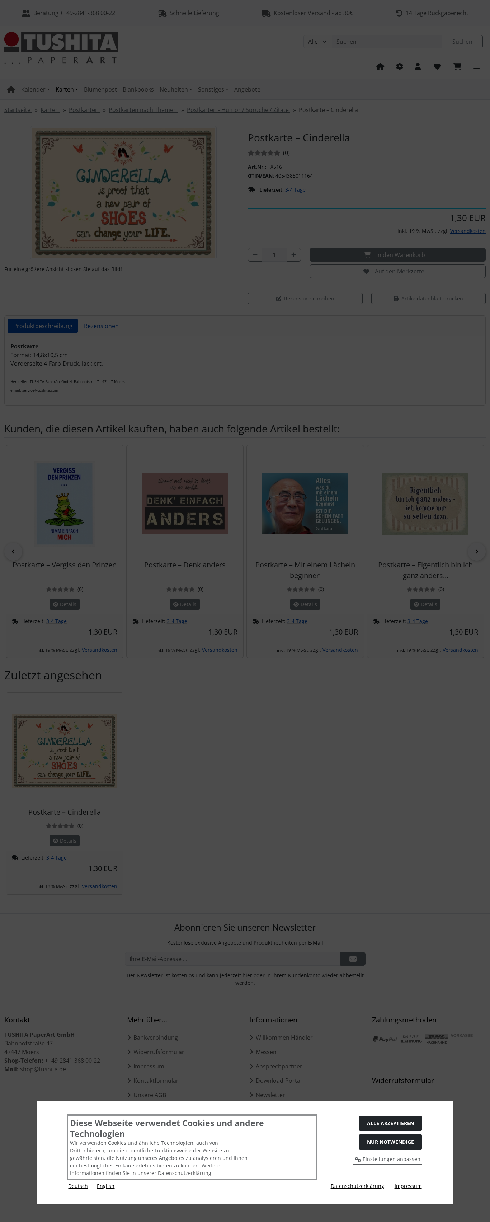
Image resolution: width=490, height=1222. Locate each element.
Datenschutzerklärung (357, 1186)
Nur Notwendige (390, 1141)
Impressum (408, 1186)
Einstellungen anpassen (390, 1159)
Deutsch (78, 1186)
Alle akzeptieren (390, 1123)
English (105, 1186)
